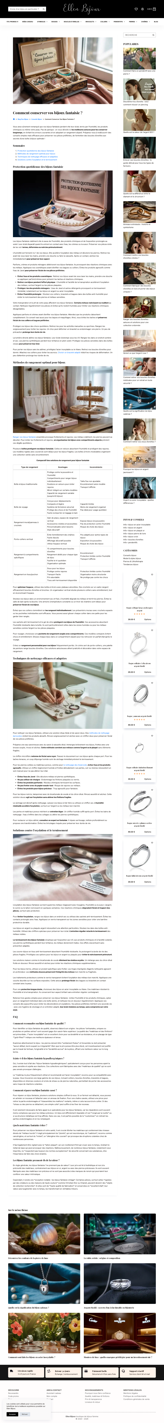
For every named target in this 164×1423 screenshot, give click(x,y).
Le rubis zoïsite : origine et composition (102, 1258)
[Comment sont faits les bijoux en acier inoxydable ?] (44, 1333)
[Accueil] (14, 119)
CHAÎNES (144, 22)
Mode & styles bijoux (132, 558)
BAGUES (55, 22)
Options (147, 619)
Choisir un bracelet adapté (69, 352)
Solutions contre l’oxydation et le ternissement (37, 160)
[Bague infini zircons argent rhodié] (139, 855)
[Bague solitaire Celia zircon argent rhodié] (139, 642)
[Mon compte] (142, 9)
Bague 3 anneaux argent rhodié (139, 716)
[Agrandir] (109, 173)
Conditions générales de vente (136, 1399)
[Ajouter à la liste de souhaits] (152, 574)
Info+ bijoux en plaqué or (134, 530)
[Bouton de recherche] (44, 9)
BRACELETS (90, 22)
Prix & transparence (93, 1399)
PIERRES (132, 22)
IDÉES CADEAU (27, 22)
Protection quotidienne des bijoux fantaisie (36, 151)
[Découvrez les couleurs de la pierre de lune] (44, 1234)
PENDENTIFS (118, 22)
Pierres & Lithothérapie (133, 561)
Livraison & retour (92, 1402)
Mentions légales (130, 1393)
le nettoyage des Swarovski (75, 765)
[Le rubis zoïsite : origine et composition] (120, 1234)
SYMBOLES (41, 22)
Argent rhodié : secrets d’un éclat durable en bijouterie (109, 1307)
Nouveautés (13, 1393)
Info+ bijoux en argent (132, 527)
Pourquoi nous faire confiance (98, 1393)
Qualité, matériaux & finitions (97, 1396)
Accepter (12, 1414)
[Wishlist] (136, 9)
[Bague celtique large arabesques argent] (139, 587)
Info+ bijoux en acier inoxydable (136, 524)
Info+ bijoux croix (130, 536)
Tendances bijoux (130, 564)
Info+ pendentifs (130, 542)
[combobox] (24, 9)
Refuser (25, 1414)
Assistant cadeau (54, 1393)
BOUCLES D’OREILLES (71, 22)
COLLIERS (103, 22)
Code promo (13, 1396)
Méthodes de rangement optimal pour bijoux (36, 154)
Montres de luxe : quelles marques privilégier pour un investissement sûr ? (118, 1357)
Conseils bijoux (129, 555)
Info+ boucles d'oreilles (133, 539)
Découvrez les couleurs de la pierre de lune (28, 1258)
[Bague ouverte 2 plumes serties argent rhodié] (139, 802)
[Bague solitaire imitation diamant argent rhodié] (139, 747)
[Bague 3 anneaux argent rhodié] (139, 695)
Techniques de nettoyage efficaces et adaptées (38, 157)
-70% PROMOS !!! (12, 22)
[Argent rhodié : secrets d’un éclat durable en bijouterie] (120, 1283)
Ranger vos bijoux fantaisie (24, 437)
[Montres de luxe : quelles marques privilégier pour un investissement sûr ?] (120, 1333)
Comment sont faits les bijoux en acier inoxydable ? (31, 1357)
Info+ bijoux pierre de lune (134, 533)
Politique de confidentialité (134, 1396)
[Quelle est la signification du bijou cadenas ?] (44, 1283)
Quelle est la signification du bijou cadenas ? (28, 1307)
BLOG (156, 22)
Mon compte (52, 1396)
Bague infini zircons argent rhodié (139, 876)
